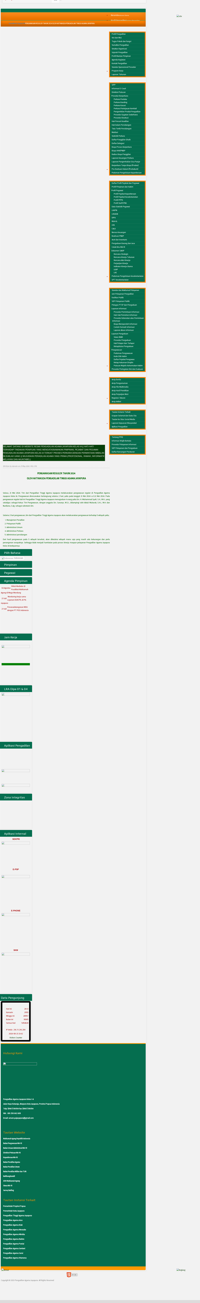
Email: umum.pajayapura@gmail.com (18, 1118)
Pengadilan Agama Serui (13, 1253)
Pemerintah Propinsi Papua (14, 1206)
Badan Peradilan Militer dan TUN (14, 1171)
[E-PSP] (16, 891)
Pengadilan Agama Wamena (15, 1258)
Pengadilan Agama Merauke (14, 1230)
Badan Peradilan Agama (11, 1162)
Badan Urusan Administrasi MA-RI (15, 1148)
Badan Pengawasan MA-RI (12, 1143)
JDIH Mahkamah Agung (11, 1181)
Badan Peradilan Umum (11, 1167)
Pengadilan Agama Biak (13, 1225)
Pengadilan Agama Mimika (14, 1234)
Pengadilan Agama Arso (13, 1220)
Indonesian (18, 558)
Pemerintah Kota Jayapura (13, 1211)
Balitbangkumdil (9, 1176)
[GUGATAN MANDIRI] (16, 774)
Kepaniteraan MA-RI (10, 1157)
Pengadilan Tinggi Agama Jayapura (17, 1215)
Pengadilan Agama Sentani (14, 1248)
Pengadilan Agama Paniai (13, 1244)
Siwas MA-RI (7, 1186)
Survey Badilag (8, 1190)
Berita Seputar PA (19, 23)
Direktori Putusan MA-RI (12, 1153)
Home (11, 23)
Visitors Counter (16, 1038)
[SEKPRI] (16, 854)
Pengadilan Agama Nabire (13, 1239)
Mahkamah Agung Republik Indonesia (16, 1139)
